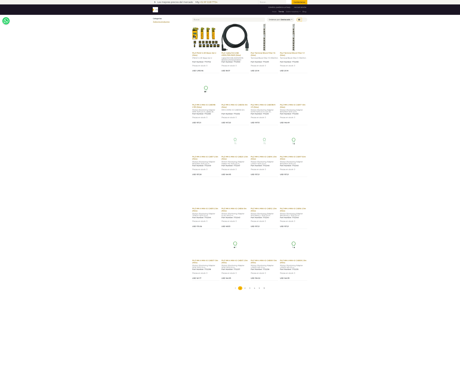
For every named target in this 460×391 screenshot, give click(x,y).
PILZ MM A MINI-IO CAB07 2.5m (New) (234, 261)
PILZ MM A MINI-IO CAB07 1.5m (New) (205, 261)
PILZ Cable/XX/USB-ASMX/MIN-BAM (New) (231, 54)
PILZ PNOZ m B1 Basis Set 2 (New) (204, 54)
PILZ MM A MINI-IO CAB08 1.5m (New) (264, 261)
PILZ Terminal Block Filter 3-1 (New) (292, 54)
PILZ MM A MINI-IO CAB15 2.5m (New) (205, 209)
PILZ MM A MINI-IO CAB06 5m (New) (234, 209)
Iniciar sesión (300, 7)
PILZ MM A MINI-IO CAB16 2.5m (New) (293, 209)
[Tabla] (299, 20)
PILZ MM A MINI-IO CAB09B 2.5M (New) (203, 106)
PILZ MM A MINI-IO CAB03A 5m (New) (234, 106)
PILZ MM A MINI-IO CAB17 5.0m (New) (293, 158)
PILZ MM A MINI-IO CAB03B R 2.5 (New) (263, 106)
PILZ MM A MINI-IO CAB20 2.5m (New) (234, 158)
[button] (280, 20)
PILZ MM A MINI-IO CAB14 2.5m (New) (264, 158)
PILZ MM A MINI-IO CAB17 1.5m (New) (292, 106)
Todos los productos (161, 22)
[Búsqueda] (289, 2)
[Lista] (304, 20)
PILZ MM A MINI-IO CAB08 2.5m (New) (293, 261)
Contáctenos (299, 2)
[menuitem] (274, 11)
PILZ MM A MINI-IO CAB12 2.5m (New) (264, 209)
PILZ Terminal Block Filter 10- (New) (263, 54)
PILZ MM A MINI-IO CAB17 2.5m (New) (205, 158)
